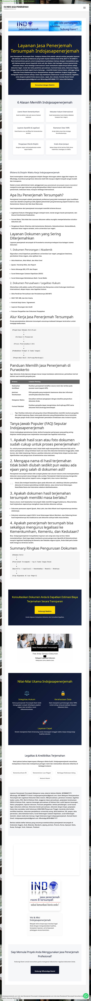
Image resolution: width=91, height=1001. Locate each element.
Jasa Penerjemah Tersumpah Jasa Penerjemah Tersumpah (17, 1)
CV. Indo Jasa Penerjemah (16, 7)
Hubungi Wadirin (45, 611)
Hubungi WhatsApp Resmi (45, 971)
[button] (86, 996)
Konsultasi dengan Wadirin (45, 85)
